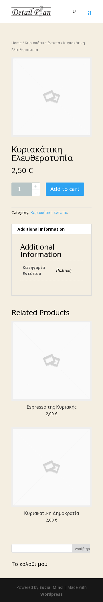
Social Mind (51, 587)
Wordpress (51, 594)
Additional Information (41, 229)
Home (16, 42)
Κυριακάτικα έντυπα (42, 42)
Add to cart (65, 189)
